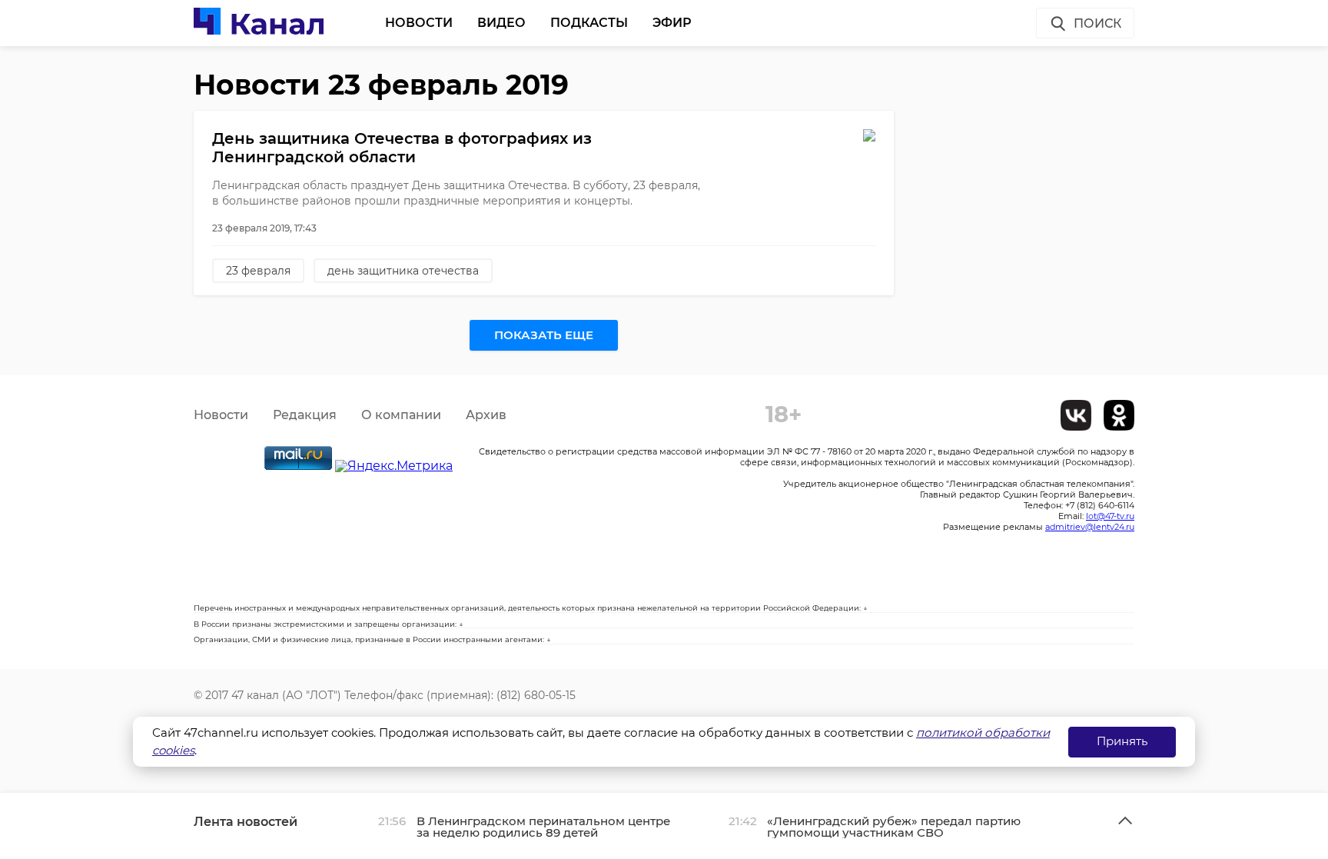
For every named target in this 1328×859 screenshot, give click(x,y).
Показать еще (543, 335)
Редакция (305, 415)
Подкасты (589, 22)
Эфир (672, 22)
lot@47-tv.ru (1110, 516)
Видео (501, 22)
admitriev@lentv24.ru (1089, 526)
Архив (486, 415)
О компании (401, 415)
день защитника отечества (403, 271)
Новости (419, 22)
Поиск (1097, 23)
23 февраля (258, 271)
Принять (1122, 741)
